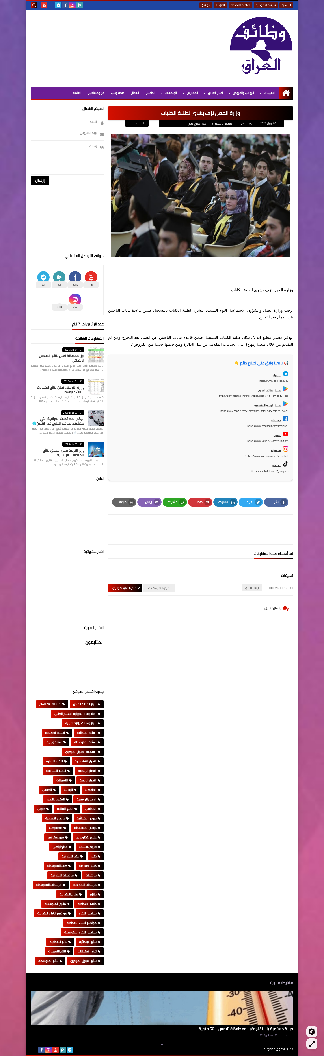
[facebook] (65, 5)
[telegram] (58, 5)
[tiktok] (51, 5)
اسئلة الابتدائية (87, 733)
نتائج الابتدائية (88, 942)
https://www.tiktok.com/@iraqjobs (269, 470)
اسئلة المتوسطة (85, 742)
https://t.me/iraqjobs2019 (274, 380)
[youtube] (44, 5)
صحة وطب (117, 93)
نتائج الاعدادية (58, 942)
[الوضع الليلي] (311, 1031)
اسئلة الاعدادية (55, 733)
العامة (77, 93)
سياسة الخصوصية (266, 5)
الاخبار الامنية (54, 761)
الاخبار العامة (88, 780)
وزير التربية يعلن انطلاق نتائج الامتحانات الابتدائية (63, 452)
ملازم (93, 894)
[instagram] (72, 5)
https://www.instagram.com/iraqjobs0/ (267, 455)
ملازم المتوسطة (55, 904)
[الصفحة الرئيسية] (286, 93)
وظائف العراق (250, 1049)
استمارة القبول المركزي (81, 752)
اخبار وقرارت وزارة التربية (81, 723)
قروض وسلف (88, 847)
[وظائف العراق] (261, 48)
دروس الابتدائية (87, 818)
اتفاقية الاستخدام (240, 5)
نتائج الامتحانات (87, 951)
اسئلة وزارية (54, 742)
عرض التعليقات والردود (123, 588)
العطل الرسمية (87, 799)
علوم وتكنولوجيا (86, 837)
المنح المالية (65, 809)
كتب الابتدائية (70, 856)
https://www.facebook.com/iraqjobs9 (268, 425)
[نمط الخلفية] (311, 1043)
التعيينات (270, 93)
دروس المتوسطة (85, 828)
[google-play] (79, 5)
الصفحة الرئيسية (223, 123)
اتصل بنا (220, 5)
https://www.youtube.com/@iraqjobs (268, 440)
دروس (41, 809)
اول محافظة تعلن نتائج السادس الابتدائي (61, 358)
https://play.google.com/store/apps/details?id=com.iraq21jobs (254, 395)
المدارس (192, 93)
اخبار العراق (215, 93)
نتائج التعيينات (57, 951)
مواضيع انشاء (88, 913)
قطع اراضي (60, 847)
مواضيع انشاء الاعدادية (82, 923)
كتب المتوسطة (57, 866)
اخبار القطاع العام (197, 123)
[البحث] (34, 5)
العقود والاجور (56, 799)
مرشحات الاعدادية (85, 885)
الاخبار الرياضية (87, 771)
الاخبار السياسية (56, 771)
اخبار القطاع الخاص (85, 704)
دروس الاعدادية (55, 818)
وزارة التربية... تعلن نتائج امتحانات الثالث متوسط (60, 389)
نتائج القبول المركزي (83, 961)
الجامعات (171, 93)
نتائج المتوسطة (48, 961)
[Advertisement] (111, 47)
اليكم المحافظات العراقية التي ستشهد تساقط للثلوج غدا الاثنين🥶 (58, 421)
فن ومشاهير (96, 93)
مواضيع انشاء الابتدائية (52, 913)
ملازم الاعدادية (87, 904)
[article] (157, 529)
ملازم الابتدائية (69, 894)
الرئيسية (286, 5)
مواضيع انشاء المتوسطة (80, 932)
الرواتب (68, 790)
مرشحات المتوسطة (48, 885)
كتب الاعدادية (88, 866)
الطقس (150, 93)
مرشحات (91, 875)
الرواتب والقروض (243, 93)
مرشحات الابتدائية (62, 875)
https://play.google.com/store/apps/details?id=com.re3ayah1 (254, 410)
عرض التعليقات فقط (158, 588)
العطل (135, 93)
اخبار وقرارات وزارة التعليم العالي (75, 714)
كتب (94, 856)
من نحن (206, 5)
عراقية (286, 1035)
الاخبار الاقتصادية (86, 761)
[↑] (162, 1044)
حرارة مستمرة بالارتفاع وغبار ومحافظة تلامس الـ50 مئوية (246, 1028)
